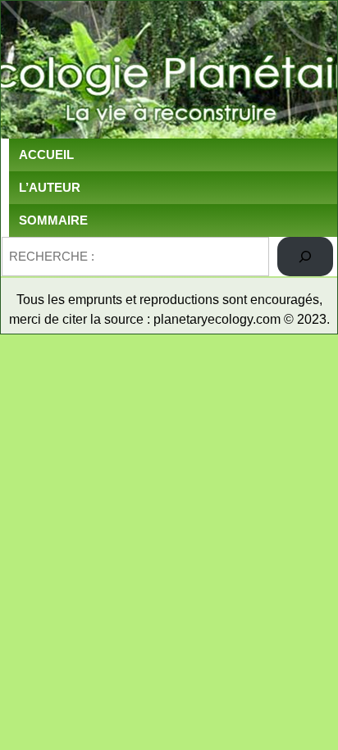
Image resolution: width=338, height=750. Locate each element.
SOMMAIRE (53, 220)
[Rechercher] (305, 256)
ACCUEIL (46, 154)
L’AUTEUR (49, 187)
